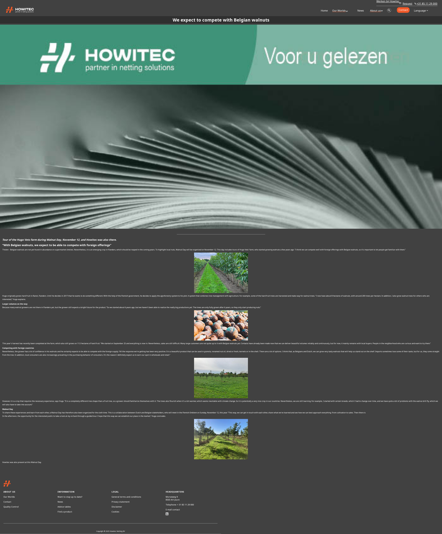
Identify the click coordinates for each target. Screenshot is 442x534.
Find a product (65, 511)
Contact (403, 10)
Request (407, 3)
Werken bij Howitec (387, 1)
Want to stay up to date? (70, 496)
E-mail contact (173, 509)
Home (324, 10)
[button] (339, 10)
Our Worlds (9, 496)
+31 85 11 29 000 (427, 3)
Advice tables (64, 506)
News (360, 10)
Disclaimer (117, 506)
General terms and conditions (126, 496)
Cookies (115, 511)
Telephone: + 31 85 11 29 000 (180, 504)
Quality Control (11, 506)
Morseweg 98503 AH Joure (173, 498)
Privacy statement (121, 501)
